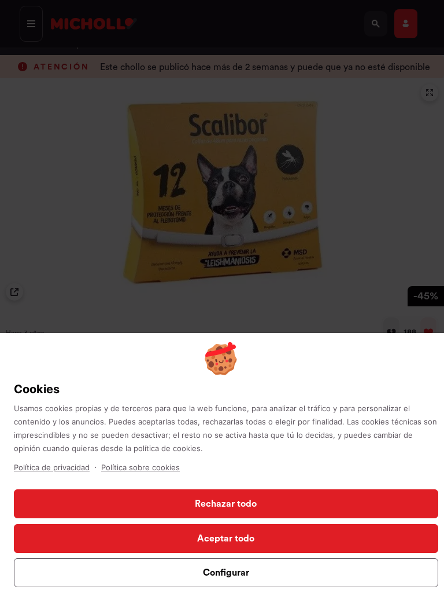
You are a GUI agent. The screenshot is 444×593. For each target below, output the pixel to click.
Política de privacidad (52, 467)
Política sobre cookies (140, 467)
